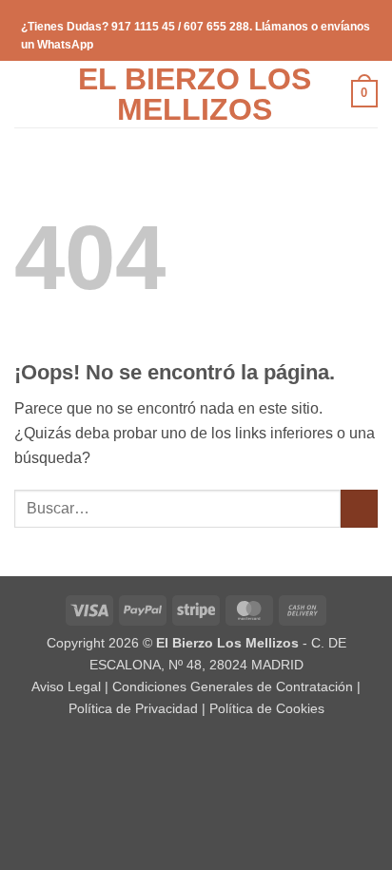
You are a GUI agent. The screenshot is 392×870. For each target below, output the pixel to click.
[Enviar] (359, 508)
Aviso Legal (66, 686)
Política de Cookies (266, 708)
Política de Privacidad (133, 708)
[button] (25, 93)
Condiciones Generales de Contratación (232, 686)
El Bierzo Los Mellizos (194, 94)
